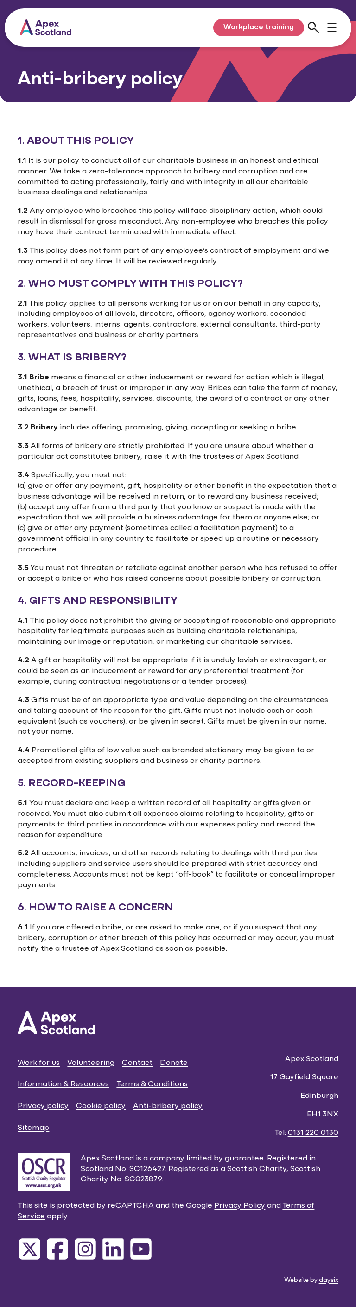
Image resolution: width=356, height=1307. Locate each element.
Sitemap (33, 1128)
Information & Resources (63, 1084)
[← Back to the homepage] (45, 27)
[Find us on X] (30, 1249)
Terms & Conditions (152, 1084)
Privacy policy (43, 1106)
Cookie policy (101, 1106)
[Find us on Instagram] (85, 1249)
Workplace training (258, 27)
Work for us (39, 1063)
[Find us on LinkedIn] (113, 1249)
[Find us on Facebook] (57, 1249)
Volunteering (90, 1063)
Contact (137, 1063)
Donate (174, 1063)
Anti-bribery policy (168, 1106)
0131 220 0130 (313, 1133)
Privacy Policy (239, 1206)
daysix (328, 1280)
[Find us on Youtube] (141, 1249)
